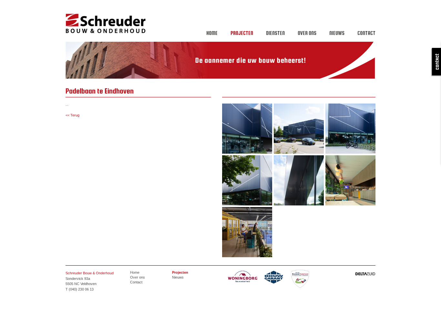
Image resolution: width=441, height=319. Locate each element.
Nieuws (336, 33)
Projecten (242, 33)
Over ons (307, 33)
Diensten (275, 33)
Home (212, 33)
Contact (366, 33)
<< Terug (72, 115)
